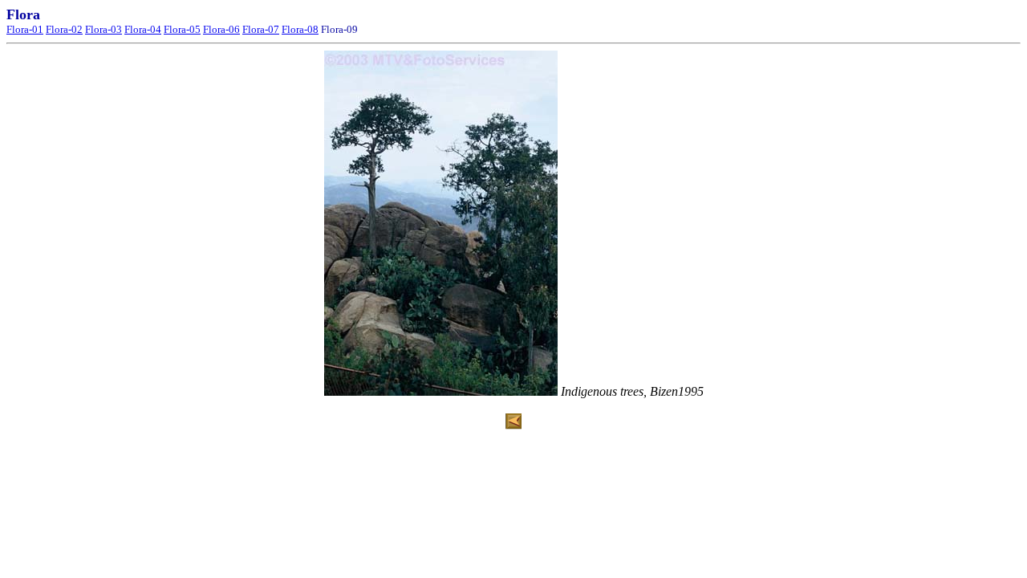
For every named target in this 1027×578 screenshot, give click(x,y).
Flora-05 (182, 29)
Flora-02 (64, 29)
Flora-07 (260, 29)
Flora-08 (300, 29)
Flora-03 (103, 29)
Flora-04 (142, 29)
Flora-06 (221, 29)
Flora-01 (24, 29)
